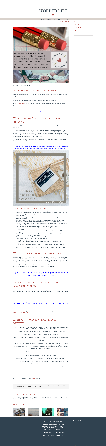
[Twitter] (73, 420)
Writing (33, 378)
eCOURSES (78, 28)
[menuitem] (37, 19)
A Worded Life (20, 103)
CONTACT (77, 37)
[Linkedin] (82, 420)
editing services (32, 311)
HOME (76, 21)
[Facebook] (76, 420)
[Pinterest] (78, 420)
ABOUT (77, 34)
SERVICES (77, 24)
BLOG (76, 31)
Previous (62, 21)
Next (66, 21)
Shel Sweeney (17, 378)
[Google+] (80, 420)
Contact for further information (20, 312)
